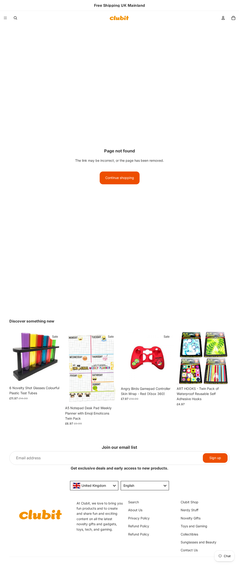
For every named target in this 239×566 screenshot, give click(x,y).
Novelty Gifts (190, 518)
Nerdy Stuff (189, 510)
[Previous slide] (14, 357)
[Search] (15, 18)
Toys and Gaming (194, 526)
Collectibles (189, 534)
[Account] (223, 18)
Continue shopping (119, 178)
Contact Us (189, 550)
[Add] (55, 376)
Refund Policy (138, 526)
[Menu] (5, 18)
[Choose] (222, 377)
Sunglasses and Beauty (198, 542)
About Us (135, 510)
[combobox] (94, 485)
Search (133, 502)
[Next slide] (57, 357)
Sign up (215, 458)
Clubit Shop (189, 502)
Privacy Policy (139, 518)
